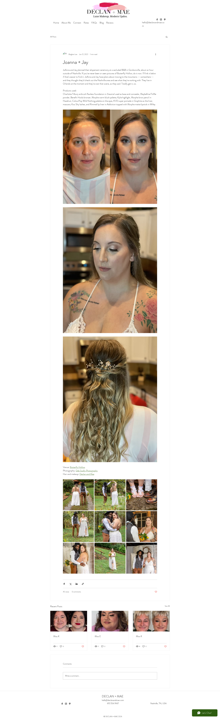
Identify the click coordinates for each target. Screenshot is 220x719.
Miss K (56, 636)
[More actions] (155, 54)
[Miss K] (68, 621)
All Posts (53, 37)
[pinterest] (164, 19)
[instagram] (161, 19)
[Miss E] (110, 621)
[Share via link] (83, 584)
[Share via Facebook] (64, 584)
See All (167, 606)
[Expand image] (78, 494)
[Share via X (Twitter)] (70, 584)
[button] (166, 37)
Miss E (98, 636)
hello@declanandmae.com (113, 700)
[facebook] (157, 19)
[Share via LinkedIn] (76, 584)
